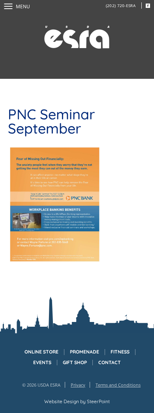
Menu (23, 6)
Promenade (84, 352)
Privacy (78, 385)
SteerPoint (98, 401)
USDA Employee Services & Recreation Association (77, 37)
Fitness (120, 352)
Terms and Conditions (118, 385)
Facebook (148, 5)
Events (42, 362)
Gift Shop (75, 362)
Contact (109, 362)
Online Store (41, 352)
